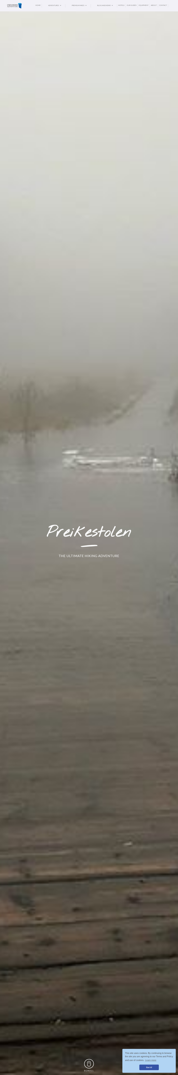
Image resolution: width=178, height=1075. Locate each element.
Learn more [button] (150, 1060)
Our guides (131, 5)
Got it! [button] (149, 1067)
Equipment (144, 5)
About (154, 5)
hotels (121, 5)
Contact (163, 5)
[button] (53, 5)
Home (38, 5)
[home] (20, 6)
